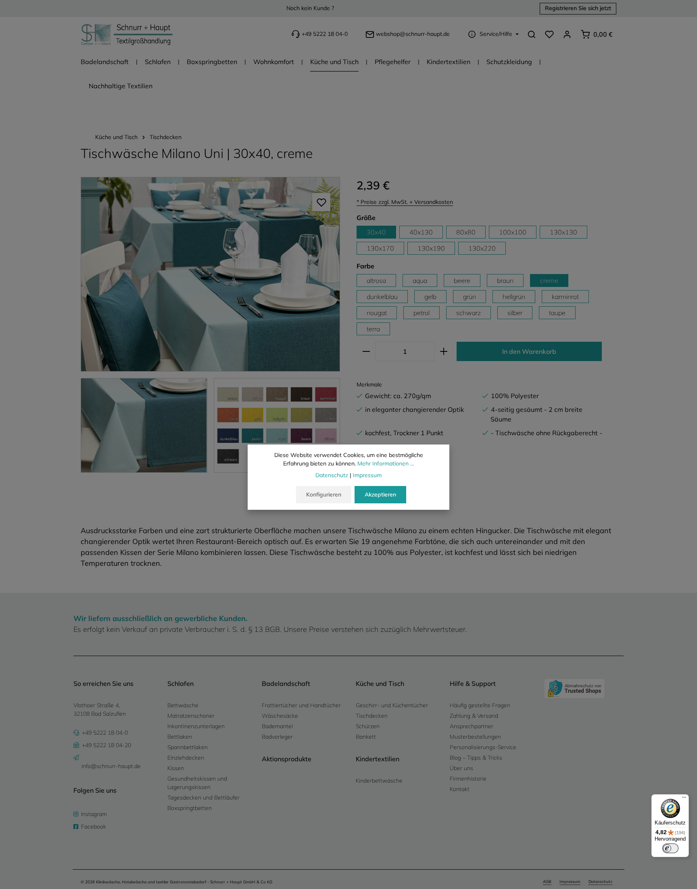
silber (514, 313)
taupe (557, 313)
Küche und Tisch (380, 683)
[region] (210, 325)
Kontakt (460, 789)
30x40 (376, 232)
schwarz (468, 313)
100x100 (512, 232)
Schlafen (180, 683)
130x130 (563, 232)
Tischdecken (372, 715)
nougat (377, 313)
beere (462, 280)
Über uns (461, 768)
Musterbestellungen (475, 736)
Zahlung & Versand (474, 715)
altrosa (376, 280)
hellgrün (514, 297)
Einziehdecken (185, 757)
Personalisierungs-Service (483, 747)
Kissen (175, 768)
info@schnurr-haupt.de (111, 766)
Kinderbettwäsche (379, 780)
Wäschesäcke (280, 715)
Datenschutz (600, 881)
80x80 (466, 232)
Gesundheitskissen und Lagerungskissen (197, 783)
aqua (420, 280)
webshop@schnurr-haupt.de (413, 34)
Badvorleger (277, 736)
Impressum (569, 881)
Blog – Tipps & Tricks (476, 757)
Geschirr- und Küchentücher (392, 705)
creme (549, 280)
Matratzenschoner (191, 715)
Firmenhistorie (468, 778)
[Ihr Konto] (567, 34)
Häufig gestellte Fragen (480, 705)
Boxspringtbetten (189, 808)
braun (505, 280)
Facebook (93, 826)
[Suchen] (532, 34)
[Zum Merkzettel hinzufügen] (321, 202)
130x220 (482, 248)
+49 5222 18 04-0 (325, 34)
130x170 (380, 248)
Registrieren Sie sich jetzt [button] (578, 8)
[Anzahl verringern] (366, 351)
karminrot (565, 297)
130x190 (431, 248)
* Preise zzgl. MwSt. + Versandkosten (405, 202)
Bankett (366, 736)
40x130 (421, 232)
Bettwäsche (182, 705)
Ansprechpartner (471, 726)
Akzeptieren (380, 494)
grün (469, 297)
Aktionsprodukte (286, 759)
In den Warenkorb (529, 351)
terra (373, 329)
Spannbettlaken (187, 747)
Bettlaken (179, 736)
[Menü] (684, 799)
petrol (421, 313)
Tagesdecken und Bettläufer (203, 797)
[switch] (670, 848)
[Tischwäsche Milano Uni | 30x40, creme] (210, 274)
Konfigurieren (323, 494)
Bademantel (277, 726)
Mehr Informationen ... (385, 463)
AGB (547, 881)
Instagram (94, 814)
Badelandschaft (286, 683)
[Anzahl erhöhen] (443, 351)
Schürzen (368, 726)
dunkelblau (382, 297)
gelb (430, 297)
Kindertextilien (377, 759)
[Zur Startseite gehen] (127, 34)
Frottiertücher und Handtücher (301, 705)
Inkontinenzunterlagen (196, 726)
